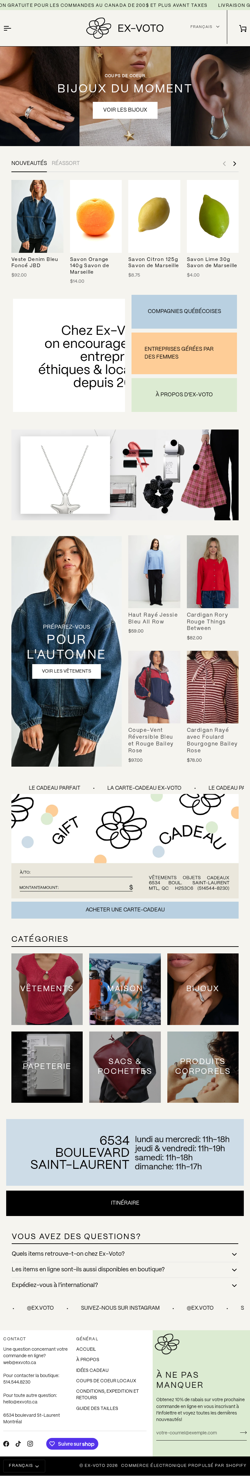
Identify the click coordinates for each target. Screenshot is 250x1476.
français (21, 1466)
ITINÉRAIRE (125, 1203)
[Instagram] (30, 1444)
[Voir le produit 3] (174, 443)
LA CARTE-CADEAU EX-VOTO (129, 788)
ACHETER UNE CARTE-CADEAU (125, 910)
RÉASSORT (66, 163)
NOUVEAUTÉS (29, 163)
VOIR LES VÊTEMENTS (66, 671)
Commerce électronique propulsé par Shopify (183, 1466)
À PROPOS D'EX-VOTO (184, 394)
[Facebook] (6, 1444)
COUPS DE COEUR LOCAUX (106, 1381)
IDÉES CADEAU (92, 1371)
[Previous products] (224, 164)
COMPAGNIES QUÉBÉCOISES (184, 311)
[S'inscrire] (241, 1432)
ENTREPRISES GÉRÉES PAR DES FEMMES (179, 353)
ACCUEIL (86, 1349)
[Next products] (235, 164)
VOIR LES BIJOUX (125, 110)
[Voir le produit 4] (196, 467)
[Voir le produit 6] (164, 510)
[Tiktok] (18, 1444)
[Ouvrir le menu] (13, 28)
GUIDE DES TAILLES (97, 1409)
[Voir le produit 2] (126, 452)
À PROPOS (87, 1360)
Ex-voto (95, 1466)
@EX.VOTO (133, 1308)
